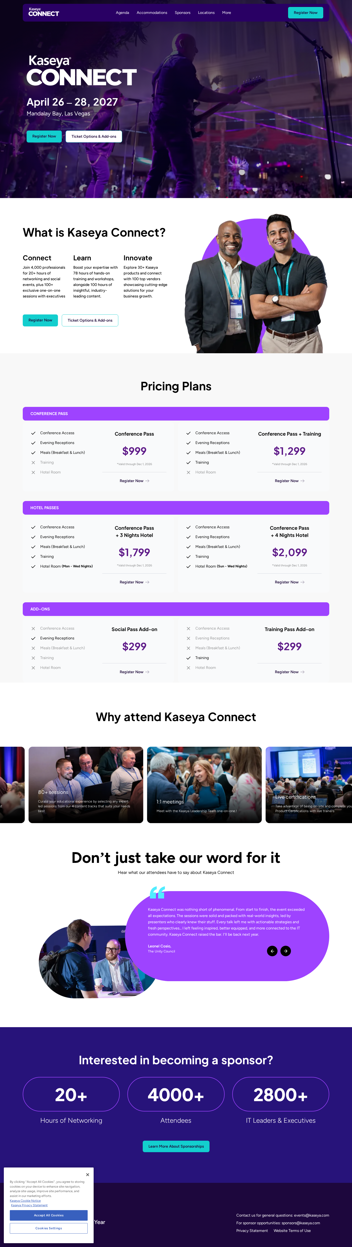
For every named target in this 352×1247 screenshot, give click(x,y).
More (226, 12)
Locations (206, 12)
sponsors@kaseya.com (301, 1223)
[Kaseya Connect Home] (43, 13)
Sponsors (182, 12)
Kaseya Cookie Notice (25, 1200)
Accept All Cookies (49, 1215)
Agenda (122, 12)
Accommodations (152, 12)
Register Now (306, 12)
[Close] (87, 1174)
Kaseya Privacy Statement (29, 1205)
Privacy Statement (252, 1230)
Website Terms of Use (292, 1230)
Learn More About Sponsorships (176, 1146)
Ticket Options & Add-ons (94, 136)
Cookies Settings (48, 1228)
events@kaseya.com (311, 1215)
